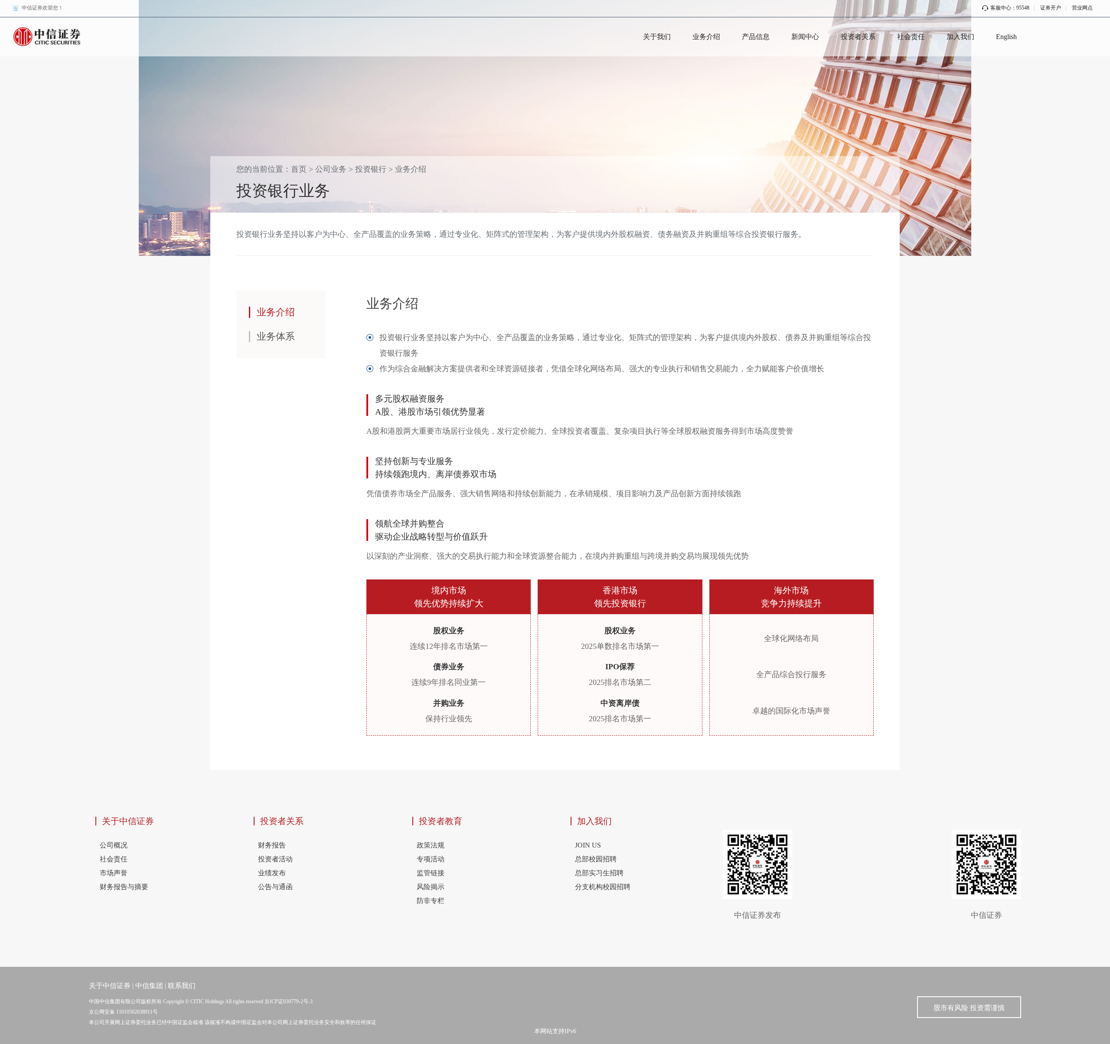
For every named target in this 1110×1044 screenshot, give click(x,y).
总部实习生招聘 (599, 873)
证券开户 (1050, 8)
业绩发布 (272, 873)
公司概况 (113, 845)
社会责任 (911, 36)
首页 (299, 169)
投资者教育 (440, 821)
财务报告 (272, 845)
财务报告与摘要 (124, 886)
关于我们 (657, 36)
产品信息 (756, 36)
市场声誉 (113, 873)
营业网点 (1082, 8)
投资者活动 (275, 859)
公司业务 (330, 169)
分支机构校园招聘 (602, 886)
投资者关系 (858, 36)
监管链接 (430, 873)
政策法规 (430, 845)
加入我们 (960, 36)
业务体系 (276, 336)
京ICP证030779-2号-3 (288, 1001)
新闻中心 (805, 36)
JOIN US (588, 845)
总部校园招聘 (596, 859)
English (1006, 36)
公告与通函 (275, 886)
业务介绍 (706, 36)
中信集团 (149, 985)
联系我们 (182, 985)
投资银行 (370, 169)
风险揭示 (430, 886)
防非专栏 (430, 900)
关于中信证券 (128, 821)
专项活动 (430, 859)
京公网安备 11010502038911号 (123, 1012)
